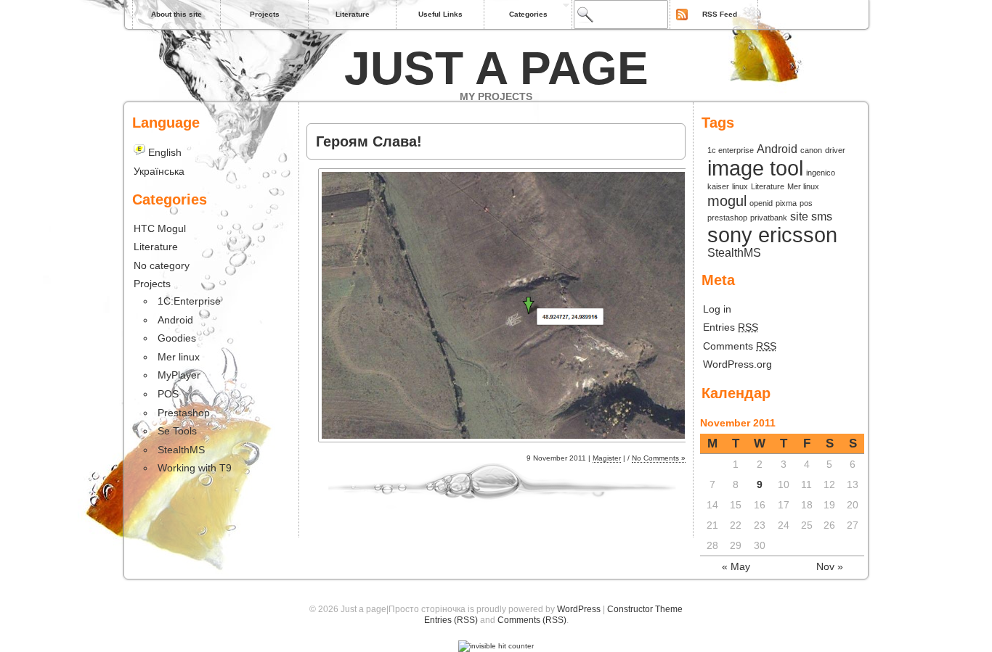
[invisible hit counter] (496, 646)
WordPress (579, 609)
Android (777, 148)
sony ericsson (772, 235)
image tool (755, 168)
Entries (730, 327)
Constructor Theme (645, 609)
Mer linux (803, 186)
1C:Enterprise (189, 301)
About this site (176, 14)
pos (806, 203)
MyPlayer (179, 375)
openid (761, 203)
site (799, 216)
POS (168, 394)
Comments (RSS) (531, 620)
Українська (159, 171)
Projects (265, 14)
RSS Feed (719, 14)
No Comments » (659, 458)
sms (821, 216)
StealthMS (734, 252)
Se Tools (177, 431)
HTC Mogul (160, 228)
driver (835, 150)
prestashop (727, 217)
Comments (739, 346)
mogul (727, 201)
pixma (786, 203)
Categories (528, 14)
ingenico (820, 172)
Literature (353, 14)
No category (162, 265)
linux (740, 186)
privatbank (768, 217)
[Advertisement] (476, 115)
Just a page (496, 68)
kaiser (718, 186)
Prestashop (184, 412)
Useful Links (440, 14)
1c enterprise (730, 150)
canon (811, 150)
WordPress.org (737, 364)
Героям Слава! (369, 141)
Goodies (177, 338)
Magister (607, 458)
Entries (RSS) (451, 620)
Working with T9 (195, 468)
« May (736, 566)
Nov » (829, 566)
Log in (717, 309)
